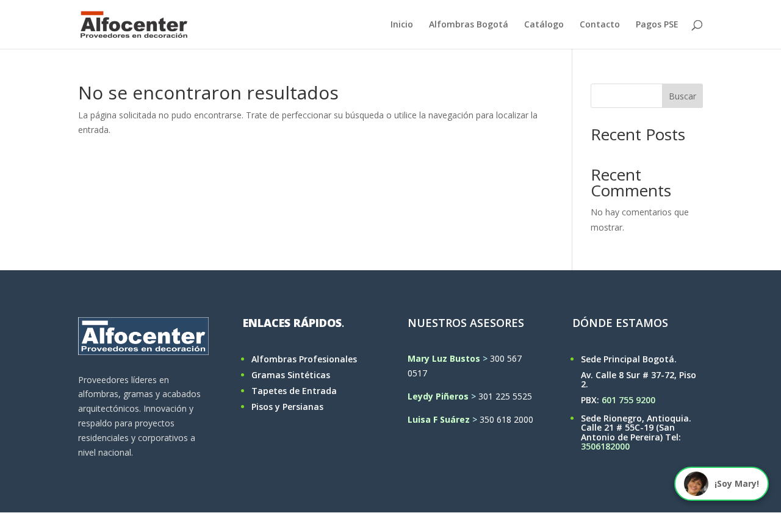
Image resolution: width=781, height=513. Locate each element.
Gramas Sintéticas (290, 375)
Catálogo (544, 25)
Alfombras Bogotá (468, 25)
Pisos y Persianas (287, 406)
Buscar (682, 96)
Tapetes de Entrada (294, 390)
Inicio (401, 25)
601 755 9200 (628, 400)
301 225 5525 (505, 396)
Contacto (600, 25)
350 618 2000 (506, 419)
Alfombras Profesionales (304, 359)
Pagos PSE (657, 25)
